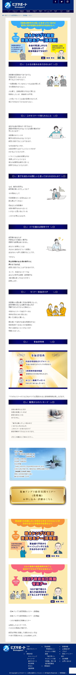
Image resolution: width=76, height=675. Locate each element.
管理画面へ (63, 673)
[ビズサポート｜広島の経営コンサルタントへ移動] (3, 15)
